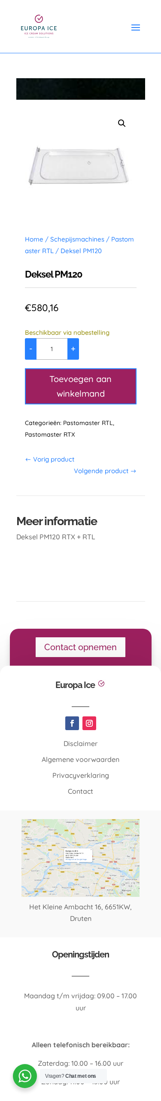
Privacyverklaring (80, 775)
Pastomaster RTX (50, 434)
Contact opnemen (80, 647)
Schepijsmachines (77, 239)
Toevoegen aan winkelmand (80, 386)
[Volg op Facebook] (72, 723)
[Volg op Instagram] (89, 723)
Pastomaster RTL (88, 423)
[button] (122, 123)
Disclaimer (80, 743)
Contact (80, 791)
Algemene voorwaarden (80, 759)
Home (34, 239)
